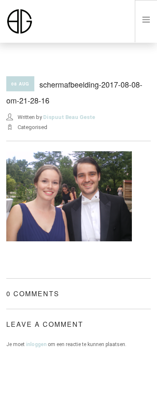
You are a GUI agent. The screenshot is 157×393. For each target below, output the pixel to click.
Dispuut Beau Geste (69, 117)
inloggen (36, 344)
